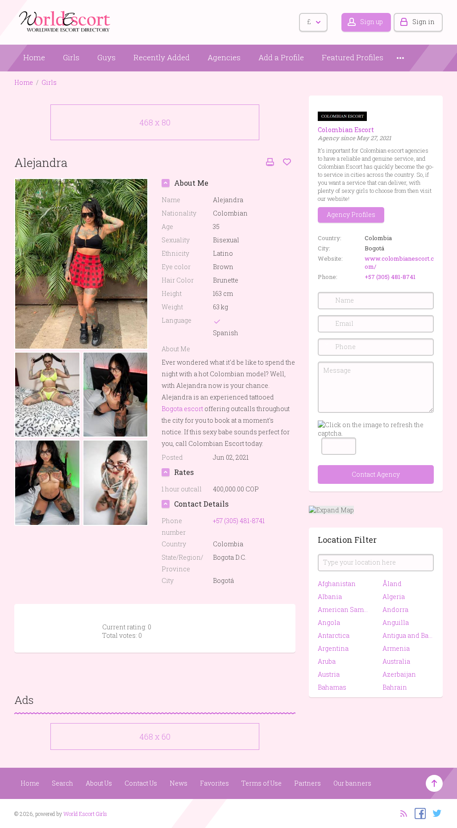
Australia (396, 661)
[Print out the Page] (270, 162)
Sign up (371, 21)
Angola (329, 622)
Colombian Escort (346, 129)
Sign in (423, 21)
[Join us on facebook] (418, 812)
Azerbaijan (399, 674)
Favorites (214, 783)
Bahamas (332, 687)
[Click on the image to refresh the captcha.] (376, 428)
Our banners (352, 783)
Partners (307, 783)
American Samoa (343, 609)
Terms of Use (261, 783)
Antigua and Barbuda (408, 635)
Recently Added (161, 57)
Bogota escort (182, 408)
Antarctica (333, 635)
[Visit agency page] (342, 115)
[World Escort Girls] (65, 21)
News (178, 783)
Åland (392, 583)
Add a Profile (281, 57)
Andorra (395, 609)
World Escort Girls (85, 813)
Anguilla (395, 622)
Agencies (224, 57)
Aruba (327, 661)
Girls (71, 57)
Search (62, 783)
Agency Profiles (351, 214)
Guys (106, 57)
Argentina (333, 648)
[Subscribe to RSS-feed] (401, 812)
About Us (99, 783)
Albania (330, 596)
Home (34, 57)
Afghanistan (337, 583)
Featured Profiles (352, 57)
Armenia (396, 648)
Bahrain (394, 687)
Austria (329, 674)
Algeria (393, 596)
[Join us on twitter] (435, 812)
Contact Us (141, 783)
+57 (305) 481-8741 (390, 277)
